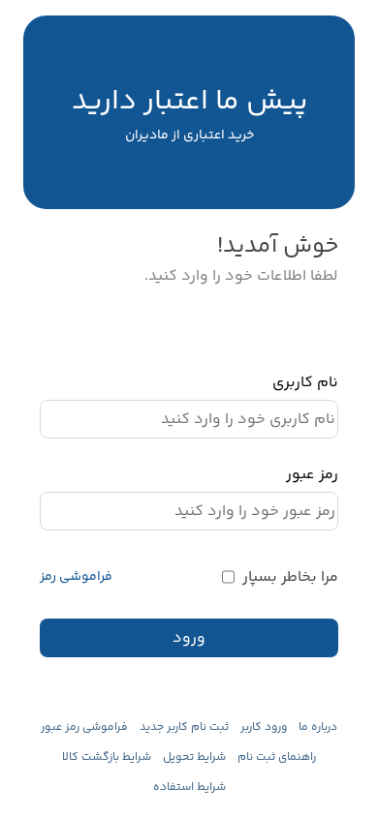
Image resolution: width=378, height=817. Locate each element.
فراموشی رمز (76, 577)
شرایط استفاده (189, 787)
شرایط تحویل (194, 757)
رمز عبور (312, 475)
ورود (189, 638)
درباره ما (318, 727)
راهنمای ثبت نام (276, 757)
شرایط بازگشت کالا (106, 757)
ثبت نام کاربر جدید (184, 727)
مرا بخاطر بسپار (290, 577)
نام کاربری (305, 383)
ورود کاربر (263, 727)
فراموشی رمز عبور (84, 727)
